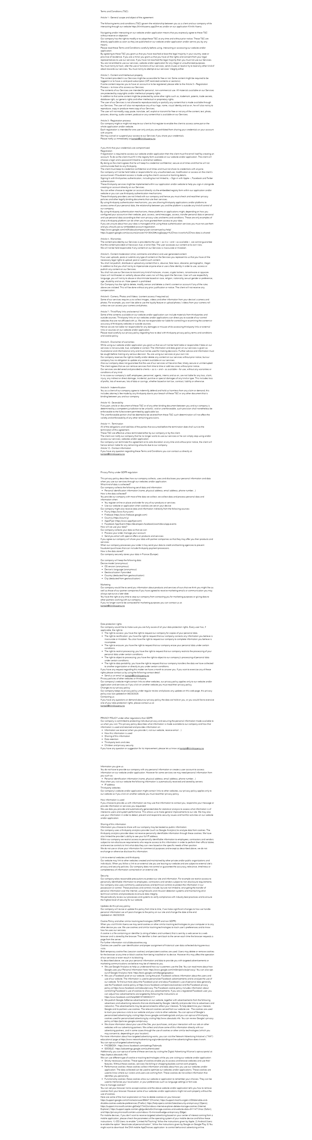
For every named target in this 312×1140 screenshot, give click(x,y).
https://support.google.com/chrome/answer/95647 (125, 1100)
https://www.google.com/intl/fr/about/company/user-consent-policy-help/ (136, 229)
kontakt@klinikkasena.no (143, 138)
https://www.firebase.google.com (130, 514)
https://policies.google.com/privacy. (130, 1021)
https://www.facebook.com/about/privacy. (133, 988)
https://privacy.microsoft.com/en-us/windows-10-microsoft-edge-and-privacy (142, 1112)
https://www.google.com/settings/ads (157, 1015)
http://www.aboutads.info (168, 1018)
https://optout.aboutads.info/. (114, 1054)
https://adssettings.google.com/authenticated (137, 1048)
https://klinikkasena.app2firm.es (147, 26)
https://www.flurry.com (122, 511)
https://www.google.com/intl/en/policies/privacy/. (172, 969)
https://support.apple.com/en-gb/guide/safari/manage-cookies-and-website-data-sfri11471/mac (156, 1109)
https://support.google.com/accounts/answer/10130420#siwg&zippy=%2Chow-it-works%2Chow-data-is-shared (155, 232)
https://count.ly (121, 517)
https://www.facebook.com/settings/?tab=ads (140, 1045)
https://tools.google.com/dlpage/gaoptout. (153, 972)
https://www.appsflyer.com (128, 520)
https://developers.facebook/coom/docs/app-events (151, 524)
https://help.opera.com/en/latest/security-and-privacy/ (173, 1103)
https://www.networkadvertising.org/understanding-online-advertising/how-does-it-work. (163, 1039)
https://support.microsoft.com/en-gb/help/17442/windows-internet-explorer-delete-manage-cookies (149, 1106)
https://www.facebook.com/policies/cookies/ (160, 984)
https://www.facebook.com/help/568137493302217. (130, 997)
